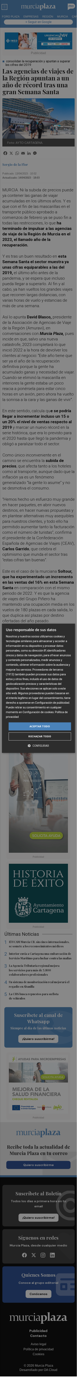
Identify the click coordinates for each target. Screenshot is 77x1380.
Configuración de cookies (38, 712)
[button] (38, 745)
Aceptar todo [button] (40, 726)
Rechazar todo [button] (39, 736)
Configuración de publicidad (52, 702)
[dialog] (38, 688)
